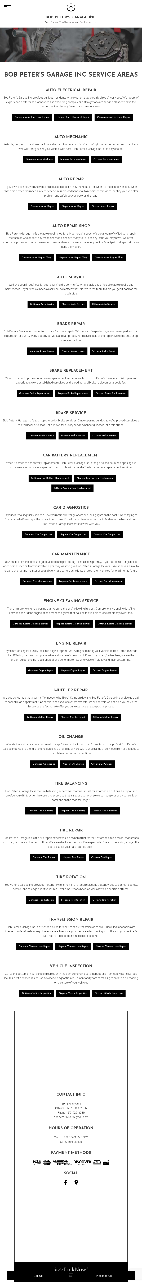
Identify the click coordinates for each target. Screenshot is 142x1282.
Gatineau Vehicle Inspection (36, 993)
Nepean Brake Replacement (73, 393)
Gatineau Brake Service (41, 435)
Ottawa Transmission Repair (111, 946)
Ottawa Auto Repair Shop (109, 257)
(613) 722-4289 (76, 1112)
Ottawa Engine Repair (105, 670)
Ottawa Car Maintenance (108, 581)
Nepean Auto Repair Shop (73, 257)
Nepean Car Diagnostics (73, 534)
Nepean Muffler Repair (73, 717)
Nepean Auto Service (73, 304)
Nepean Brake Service (73, 435)
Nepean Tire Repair (73, 857)
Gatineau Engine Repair (41, 670)
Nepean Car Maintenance (73, 581)
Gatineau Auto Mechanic (39, 159)
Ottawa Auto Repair (103, 206)
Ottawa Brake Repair (104, 351)
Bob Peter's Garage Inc (71, 17)
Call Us (38, 1275)
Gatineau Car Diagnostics (38, 534)
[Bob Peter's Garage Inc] (71, 7)
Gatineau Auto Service (42, 304)
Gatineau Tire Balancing (40, 810)
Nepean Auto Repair (73, 206)
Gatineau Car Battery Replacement (50, 478)
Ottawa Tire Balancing (105, 810)
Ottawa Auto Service (103, 304)
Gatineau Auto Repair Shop (36, 257)
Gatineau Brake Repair (42, 351)
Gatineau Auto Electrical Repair (32, 117)
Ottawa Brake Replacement (111, 393)
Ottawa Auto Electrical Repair (113, 117)
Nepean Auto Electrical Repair (73, 117)
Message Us (104, 1275)
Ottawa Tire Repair (101, 857)
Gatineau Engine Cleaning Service (30, 624)
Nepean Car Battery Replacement (95, 478)
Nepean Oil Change (73, 764)
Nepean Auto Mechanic (73, 159)
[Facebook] (65, 1183)
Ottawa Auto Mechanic (106, 159)
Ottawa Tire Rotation (104, 900)
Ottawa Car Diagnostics (107, 534)
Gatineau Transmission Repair (34, 946)
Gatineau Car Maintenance (37, 581)
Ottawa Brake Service (104, 435)
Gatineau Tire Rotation (41, 900)
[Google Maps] (76, 1183)
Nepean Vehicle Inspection (73, 993)
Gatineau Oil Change (44, 764)
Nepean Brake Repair (73, 351)
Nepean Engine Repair (73, 670)
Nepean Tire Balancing (73, 810)
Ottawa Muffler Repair (105, 717)
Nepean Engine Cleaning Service (73, 624)
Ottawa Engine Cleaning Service (115, 624)
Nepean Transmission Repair (73, 946)
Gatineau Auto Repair (42, 206)
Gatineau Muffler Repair (40, 717)
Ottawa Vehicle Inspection (109, 993)
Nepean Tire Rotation (73, 900)
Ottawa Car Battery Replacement (72, 488)
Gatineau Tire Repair (44, 857)
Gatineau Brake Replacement (35, 393)
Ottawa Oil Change (101, 764)
